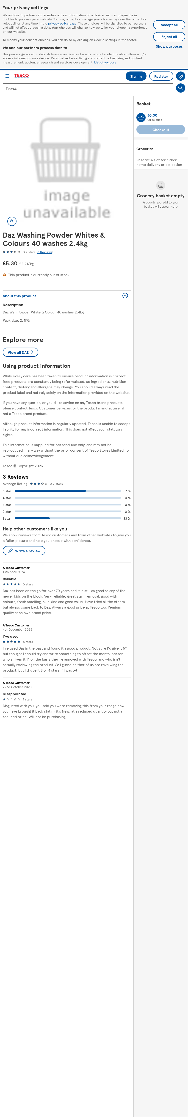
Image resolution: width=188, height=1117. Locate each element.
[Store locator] (180, 76)
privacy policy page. (62, 23)
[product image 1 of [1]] (67, 167)
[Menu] (7, 76)
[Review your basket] (141, 117)
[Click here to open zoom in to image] (12, 221)
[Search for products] (180, 88)
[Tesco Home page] (21, 76)
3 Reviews (44, 252)
